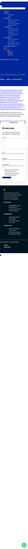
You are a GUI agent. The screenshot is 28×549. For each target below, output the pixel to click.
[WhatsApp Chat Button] (24, 545)
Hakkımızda (7, 247)
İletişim (6, 245)
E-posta (4, 158)
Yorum (4, 137)
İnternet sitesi (5, 164)
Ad (3, 152)
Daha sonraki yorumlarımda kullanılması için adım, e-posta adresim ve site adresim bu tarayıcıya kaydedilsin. (12, 172)
